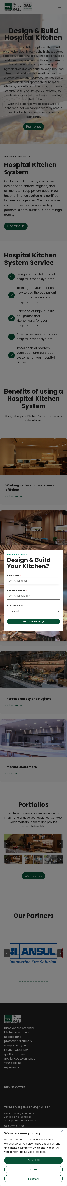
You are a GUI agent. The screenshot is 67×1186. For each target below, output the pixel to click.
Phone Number (17, 590)
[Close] (63, 1131)
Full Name (14, 575)
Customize (33, 1169)
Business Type (16, 605)
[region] (33, 1157)
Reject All (33, 1178)
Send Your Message (33, 621)
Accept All (33, 1160)
